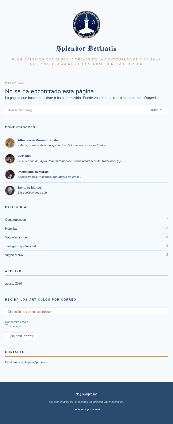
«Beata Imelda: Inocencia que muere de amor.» (49, 176)
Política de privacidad (86, 409)
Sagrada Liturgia (16, 237)
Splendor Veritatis (86, 48)
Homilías (11, 228)
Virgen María (14, 255)
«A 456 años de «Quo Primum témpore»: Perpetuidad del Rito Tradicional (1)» (70, 161)
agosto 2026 (13, 283)
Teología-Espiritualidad (20, 246)
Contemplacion (15, 219)
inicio (113, 98)
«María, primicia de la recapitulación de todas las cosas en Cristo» (62, 145)
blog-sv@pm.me (34, 362)
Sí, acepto (15, 326)
